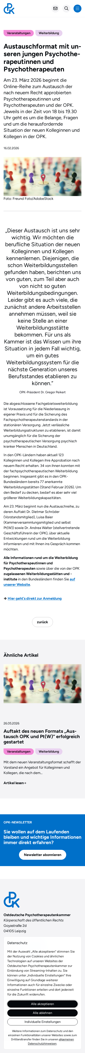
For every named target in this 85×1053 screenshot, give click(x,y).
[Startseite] (9, 8)
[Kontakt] (55, 9)
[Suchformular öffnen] (66, 9)
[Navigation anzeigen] (77, 9)
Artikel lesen (15, 783)
